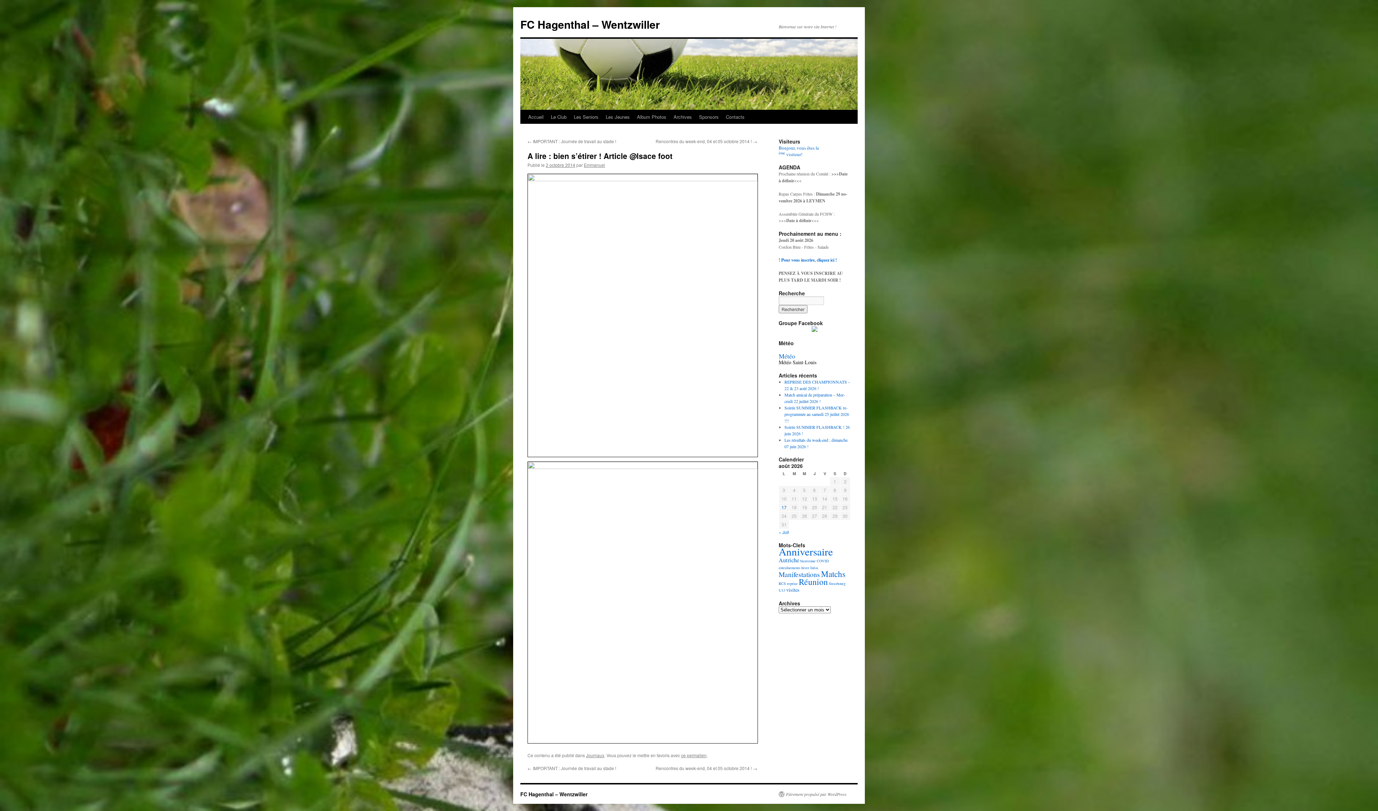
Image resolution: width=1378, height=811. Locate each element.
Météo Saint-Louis (797, 362)
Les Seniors (586, 116)
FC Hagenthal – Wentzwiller (590, 24)
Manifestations (799, 574)
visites (793, 589)
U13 (782, 590)
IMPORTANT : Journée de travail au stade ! (572, 141)
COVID (823, 560)
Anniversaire (806, 551)
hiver (805, 567)
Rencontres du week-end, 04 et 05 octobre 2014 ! (706, 141)
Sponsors (709, 116)
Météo (787, 356)
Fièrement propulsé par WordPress (816, 794)
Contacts (735, 116)
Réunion (813, 581)
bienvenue (808, 560)
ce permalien (694, 755)
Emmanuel (594, 165)
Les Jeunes (618, 116)
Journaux (595, 755)
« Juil (784, 532)
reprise (792, 583)
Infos (814, 567)
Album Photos (651, 116)
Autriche (789, 560)
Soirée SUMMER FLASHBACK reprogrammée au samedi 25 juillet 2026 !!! (816, 414)
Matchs (833, 574)
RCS (782, 583)
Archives (683, 116)
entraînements (789, 567)
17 (784, 507)
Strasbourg (837, 583)
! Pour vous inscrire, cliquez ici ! (808, 260)
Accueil (536, 116)
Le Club (559, 116)
